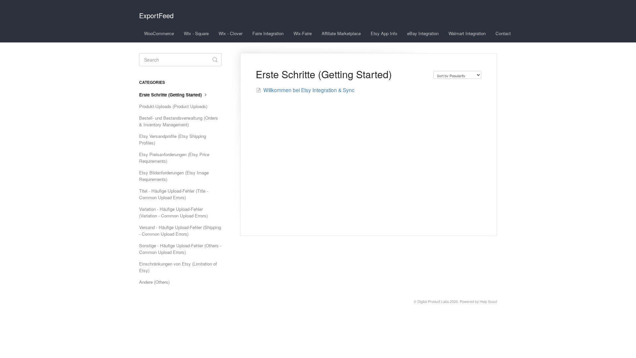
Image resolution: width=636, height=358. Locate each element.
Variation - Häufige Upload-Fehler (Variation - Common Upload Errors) (173, 212)
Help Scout (488, 301)
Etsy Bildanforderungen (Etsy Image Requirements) (174, 175)
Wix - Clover (230, 33)
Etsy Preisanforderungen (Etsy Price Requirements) (174, 157)
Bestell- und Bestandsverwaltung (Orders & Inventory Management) (178, 121)
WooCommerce (159, 33)
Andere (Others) (154, 282)
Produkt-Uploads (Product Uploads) (173, 106)
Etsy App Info (384, 33)
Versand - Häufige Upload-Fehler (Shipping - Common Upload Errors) (180, 230)
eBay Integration (423, 33)
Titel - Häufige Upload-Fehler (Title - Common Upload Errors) (173, 194)
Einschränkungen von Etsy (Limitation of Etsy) (178, 267)
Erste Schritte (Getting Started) (171, 94)
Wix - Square (196, 33)
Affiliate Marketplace (341, 33)
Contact (503, 33)
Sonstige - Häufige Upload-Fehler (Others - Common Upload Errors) (180, 248)
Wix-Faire (302, 33)
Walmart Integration (467, 33)
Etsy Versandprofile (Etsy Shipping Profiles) (172, 139)
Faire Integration (268, 33)
